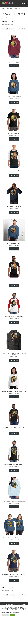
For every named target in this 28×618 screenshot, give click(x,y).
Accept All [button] (12, 614)
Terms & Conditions (21, 604)
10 (22, 28)
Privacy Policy (13, 604)
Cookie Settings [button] (5, 614)
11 (24, 28)
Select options (14, 65)
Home (4, 8)
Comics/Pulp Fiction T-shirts (12, 8)
